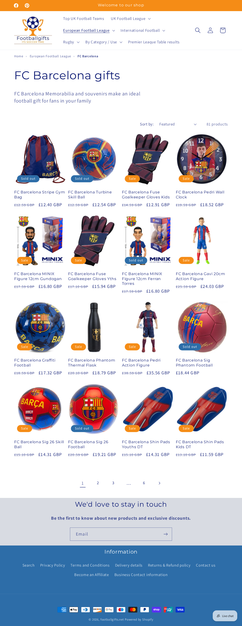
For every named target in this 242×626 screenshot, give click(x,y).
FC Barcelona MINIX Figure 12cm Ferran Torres (142, 279)
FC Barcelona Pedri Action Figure (141, 362)
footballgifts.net (112, 619)
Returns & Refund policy (169, 565)
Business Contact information (141, 574)
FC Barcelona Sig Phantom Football (194, 362)
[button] (130, 18)
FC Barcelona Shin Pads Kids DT (200, 444)
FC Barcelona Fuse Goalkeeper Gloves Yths (92, 276)
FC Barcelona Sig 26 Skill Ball (39, 444)
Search (28, 565)
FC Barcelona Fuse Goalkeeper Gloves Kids (146, 194)
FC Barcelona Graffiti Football (35, 362)
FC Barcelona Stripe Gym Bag (39, 194)
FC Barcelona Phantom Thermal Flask (91, 362)
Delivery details (129, 565)
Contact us (205, 565)
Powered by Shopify (139, 619)
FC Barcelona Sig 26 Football (88, 444)
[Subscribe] (165, 534)
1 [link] (83, 483)
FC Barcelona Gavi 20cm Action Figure (200, 276)
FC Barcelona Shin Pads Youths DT (146, 444)
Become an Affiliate (91, 574)
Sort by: (147, 124)
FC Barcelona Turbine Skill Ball (90, 194)
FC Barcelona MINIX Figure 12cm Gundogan (38, 276)
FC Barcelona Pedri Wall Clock (200, 194)
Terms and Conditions (89, 565)
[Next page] (159, 483)
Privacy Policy (52, 565)
